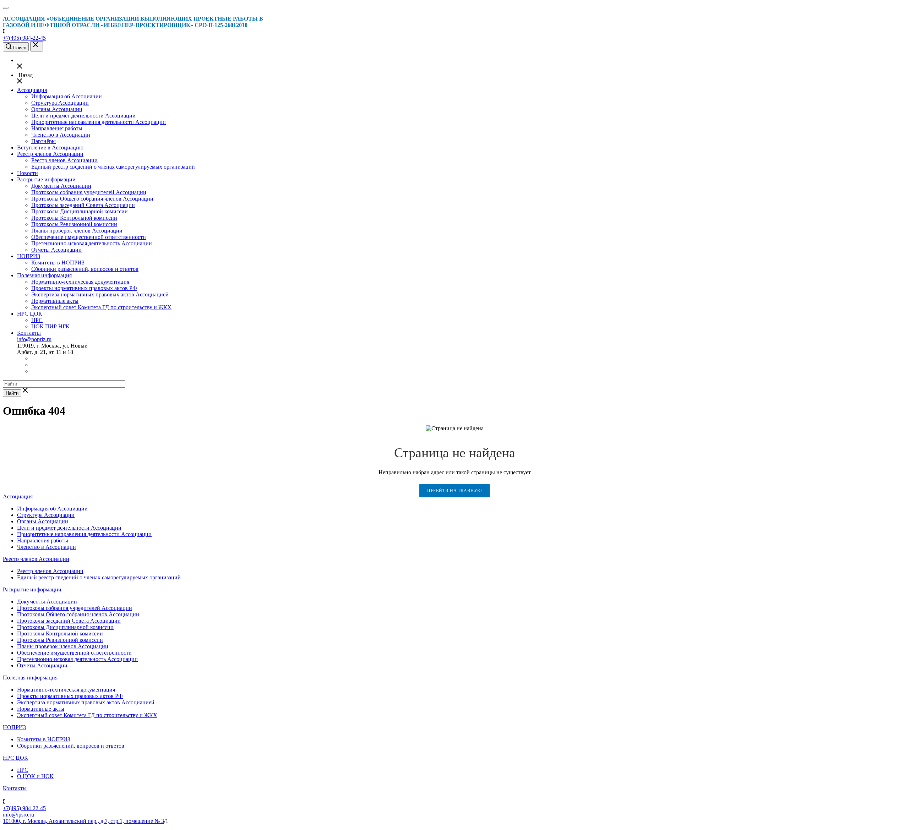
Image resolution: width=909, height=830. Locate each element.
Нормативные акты (54, 301)
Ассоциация (32, 90)
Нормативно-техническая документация (80, 282)
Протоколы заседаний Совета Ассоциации (83, 205)
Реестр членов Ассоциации (50, 154)
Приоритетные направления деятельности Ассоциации (98, 122)
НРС (37, 320)
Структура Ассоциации (60, 103)
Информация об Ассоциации (66, 96)
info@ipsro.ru (18, 815)
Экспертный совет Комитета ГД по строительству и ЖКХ (101, 307)
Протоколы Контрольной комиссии (74, 218)
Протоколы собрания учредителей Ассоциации (88, 192)
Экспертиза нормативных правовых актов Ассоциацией (100, 294)
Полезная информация (44, 275)
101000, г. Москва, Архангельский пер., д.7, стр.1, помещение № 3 (83, 821)
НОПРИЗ (28, 256)
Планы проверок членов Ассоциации (77, 231)
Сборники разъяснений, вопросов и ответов (84, 269)
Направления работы (56, 128)
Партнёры (43, 141)
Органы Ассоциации (56, 109)
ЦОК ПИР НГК (50, 326)
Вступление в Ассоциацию (50, 147)
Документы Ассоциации (61, 186)
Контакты (29, 333)
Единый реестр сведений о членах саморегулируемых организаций (113, 167)
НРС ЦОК (29, 314)
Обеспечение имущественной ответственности (88, 237)
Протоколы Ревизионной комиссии (74, 224)
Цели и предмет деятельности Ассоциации (83, 116)
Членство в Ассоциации (60, 135)
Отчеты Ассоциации (56, 250)
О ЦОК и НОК (35, 776)
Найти (12, 393)
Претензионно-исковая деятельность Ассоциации (91, 243)
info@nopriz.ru (34, 339)
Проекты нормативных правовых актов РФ (84, 288)
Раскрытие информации (46, 179)
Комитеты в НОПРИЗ (58, 263)
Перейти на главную (454, 490)
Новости (27, 173)
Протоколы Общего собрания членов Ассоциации (92, 199)
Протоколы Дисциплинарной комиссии (79, 211)
